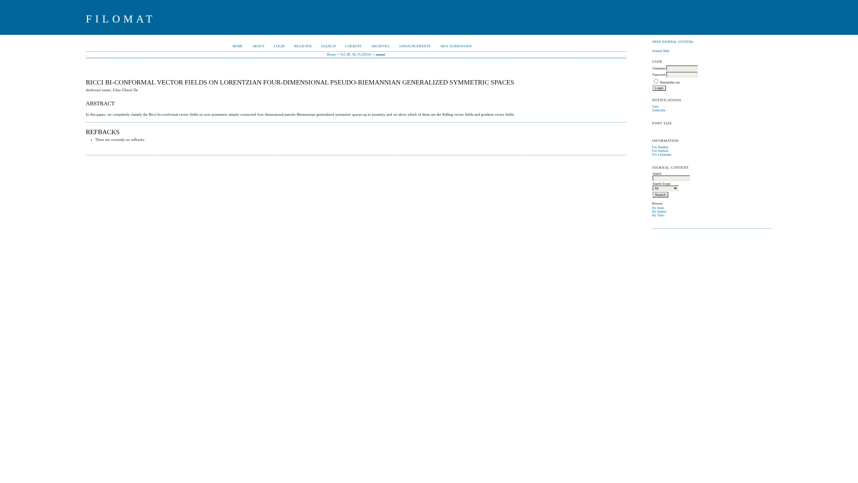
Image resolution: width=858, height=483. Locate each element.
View (655, 106)
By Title (658, 215)
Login (279, 46)
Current (353, 46)
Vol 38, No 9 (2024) (355, 54)
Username (659, 68)
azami (380, 54)
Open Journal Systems (672, 42)
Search (328, 46)
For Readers (660, 147)
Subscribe (658, 110)
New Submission (456, 46)
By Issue (658, 208)
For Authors (660, 151)
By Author (659, 211)
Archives (380, 46)
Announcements (415, 46)
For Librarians (661, 154)
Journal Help (660, 51)
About (258, 46)
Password (659, 74)
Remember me (670, 82)
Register (303, 46)
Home (238, 46)
